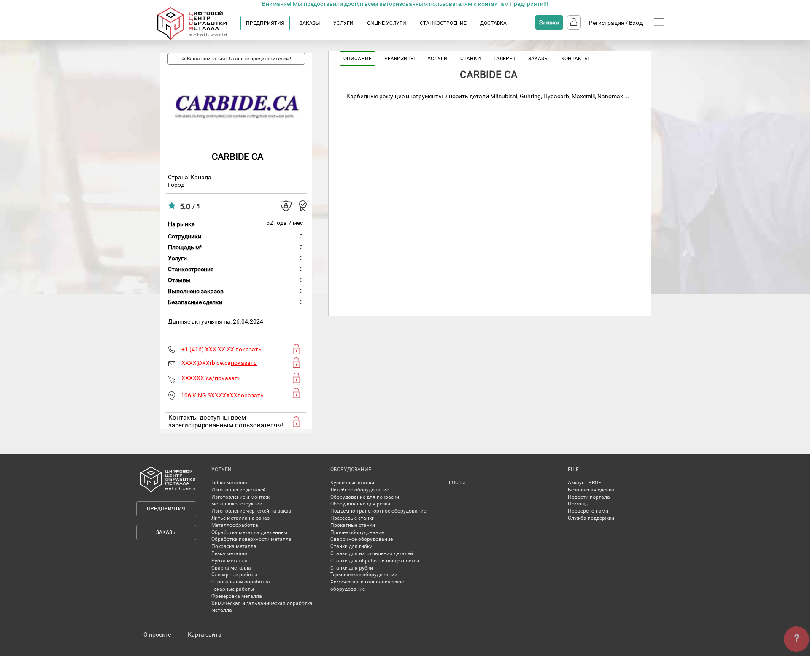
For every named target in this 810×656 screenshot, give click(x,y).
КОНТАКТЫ (575, 59)
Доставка (493, 23)
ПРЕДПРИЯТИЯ (265, 23)
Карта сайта (204, 634)
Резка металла (229, 553)
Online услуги (386, 23)
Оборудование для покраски (364, 497)
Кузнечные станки (352, 483)
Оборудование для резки (360, 504)
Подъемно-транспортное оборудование (378, 511)
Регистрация (606, 22)
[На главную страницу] (200, 38)
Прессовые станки (352, 518)
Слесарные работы (234, 575)
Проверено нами (588, 511)
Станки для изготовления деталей (371, 553)
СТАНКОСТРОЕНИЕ (443, 23)
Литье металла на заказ (240, 518)
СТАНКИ (470, 59)
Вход (636, 22)
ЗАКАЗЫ (310, 23)
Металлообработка (234, 525)
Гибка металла (229, 483)
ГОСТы (457, 483)
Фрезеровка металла (236, 596)
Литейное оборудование (359, 490)
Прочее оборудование (357, 532)
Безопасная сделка (591, 490)
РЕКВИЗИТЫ (399, 59)
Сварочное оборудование (361, 539)
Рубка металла (229, 561)
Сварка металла (231, 568)
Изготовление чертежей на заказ (251, 511)
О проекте (157, 634)
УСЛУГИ (343, 23)
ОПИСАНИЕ (357, 59)
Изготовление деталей (238, 490)
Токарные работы (232, 589)
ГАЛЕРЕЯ (505, 59)
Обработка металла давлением (249, 532)
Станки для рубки (351, 568)
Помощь (578, 504)
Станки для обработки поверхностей (374, 561)
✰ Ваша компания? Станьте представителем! (236, 59)
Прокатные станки (352, 525)
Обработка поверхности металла (251, 539)
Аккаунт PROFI (585, 483)
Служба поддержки (591, 518)
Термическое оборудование (363, 575)
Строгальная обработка (240, 582)
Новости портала (589, 497)
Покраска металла (233, 546)
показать (248, 349)
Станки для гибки (351, 546)
